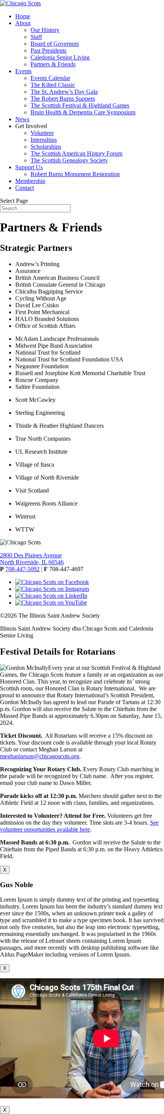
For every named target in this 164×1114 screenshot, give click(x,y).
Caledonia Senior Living (60, 57)
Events (23, 71)
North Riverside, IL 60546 (32, 562)
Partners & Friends (53, 64)
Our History (45, 30)
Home (22, 16)
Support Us (29, 167)
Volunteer (42, 133)
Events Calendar (50, 78)
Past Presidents (48, 50)
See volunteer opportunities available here (79, 826)
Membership (30, 181)
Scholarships (46, 146)
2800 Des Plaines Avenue (31, 555)
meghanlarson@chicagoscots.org (39, 756)
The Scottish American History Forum (76, 153)
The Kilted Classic (53, 85)
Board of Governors (55, 43)
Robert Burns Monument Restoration (75, 174)
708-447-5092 (22, 569)
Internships (44, 139)
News (22, 119)
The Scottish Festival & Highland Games (80, 105)
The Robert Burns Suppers (63, 98)
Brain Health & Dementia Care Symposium (83, 112)
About (23, 23)
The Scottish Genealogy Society (69, 160)
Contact (24, 188)
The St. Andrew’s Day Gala (64, 91)
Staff (36, 37)
